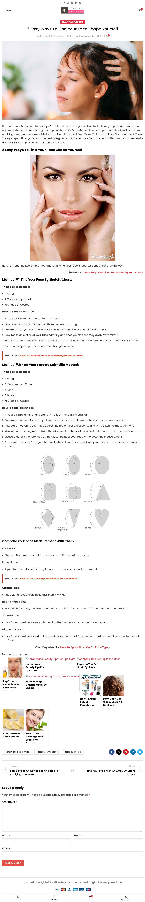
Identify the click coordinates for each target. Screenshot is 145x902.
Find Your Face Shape (18, 751)
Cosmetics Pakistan (65, 36)
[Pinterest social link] (72, 3)
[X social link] (68, 3)
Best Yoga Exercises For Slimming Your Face (112, 272)
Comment (9, 801)
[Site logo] (72, 10)
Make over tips (72, 751)
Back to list (72, 770)
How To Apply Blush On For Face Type (84, 647)
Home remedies (47, 751)
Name (6, 835)
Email (78, 835)
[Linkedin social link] (76, 3)
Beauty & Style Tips (72, 22)
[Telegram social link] (80, 3)
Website (7, 848)
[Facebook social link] (64, 3)
